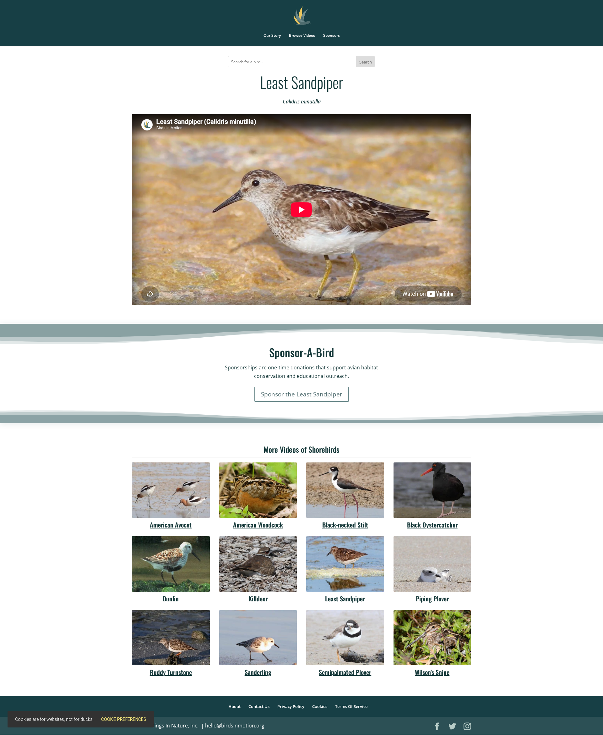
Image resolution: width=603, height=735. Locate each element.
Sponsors (331, 35)
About (235, 706)
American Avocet (171, 524)
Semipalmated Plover (345, 672)
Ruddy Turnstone (171, 672)
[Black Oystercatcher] (432, 490)
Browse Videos (302, 35)
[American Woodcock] (258, 490)
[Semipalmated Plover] (345, 638)
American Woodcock (258, 524)
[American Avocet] (171, 490)
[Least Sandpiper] (345, 564)
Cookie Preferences (123, 719)
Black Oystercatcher (432, 524)
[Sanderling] (258, 638)
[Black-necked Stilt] (345, 490)
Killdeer (258, 598)
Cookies (319, 706)
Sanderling (258, 672)
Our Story (272, 35)
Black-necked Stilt (345, 524)
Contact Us (258, 706)
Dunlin (171, 598)
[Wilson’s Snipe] (432, 638)
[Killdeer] (258, 564)
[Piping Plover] (432, 564)
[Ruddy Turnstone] (171, 638)
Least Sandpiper (345, 598)
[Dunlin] (171, 564)
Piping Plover (432, 598)
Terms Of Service (351, 706)
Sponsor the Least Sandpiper (301, 394)
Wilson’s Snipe (432, 672)
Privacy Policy (290, 706)
